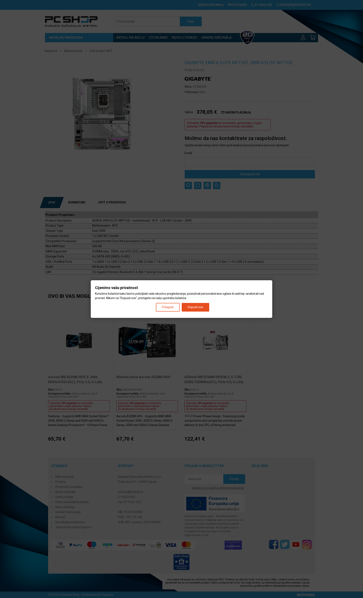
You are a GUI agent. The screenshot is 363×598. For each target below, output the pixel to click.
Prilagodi (168, 307)
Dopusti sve (195, 307)
